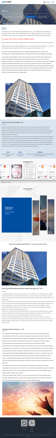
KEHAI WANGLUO (46, 434)
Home (3, 23)
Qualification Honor (15, 23)
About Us (8, 23)
